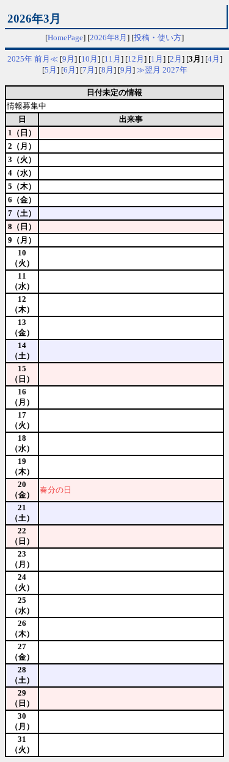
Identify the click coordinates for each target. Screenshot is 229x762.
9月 (68, 58)
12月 (136, 58)
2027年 (174, 69)
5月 (51, 69)
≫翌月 (149, 69)
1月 (157, 58)
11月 (112, 58)
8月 (107, 69)
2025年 (19, 58)
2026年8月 (108, 37)
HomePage (65, 37)
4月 (214, 58)
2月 (176, 58)
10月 (89, 58)
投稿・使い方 (157, 37)
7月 (88, 69)
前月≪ (46, 58)
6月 (70, 69)
